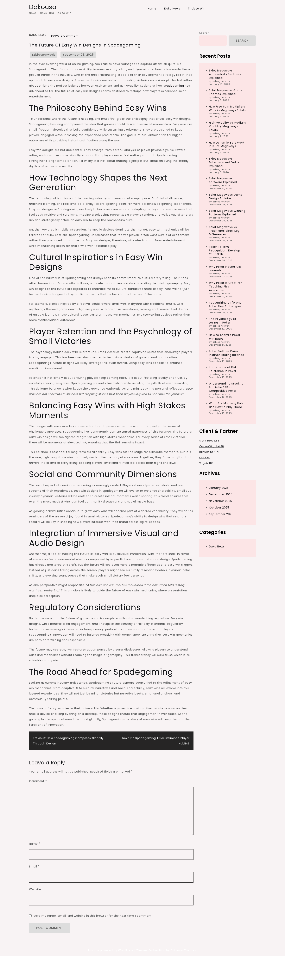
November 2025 (220, 501)
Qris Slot (204, 457)
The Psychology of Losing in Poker (222, 320)
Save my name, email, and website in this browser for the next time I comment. (93, 915)
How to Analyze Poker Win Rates (224, 337)
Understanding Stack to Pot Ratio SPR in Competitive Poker (226, 387)
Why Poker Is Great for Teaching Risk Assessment (225, 286)
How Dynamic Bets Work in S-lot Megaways (227, 144)
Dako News (172, 8)
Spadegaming (174, 86)
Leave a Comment (65, 36)
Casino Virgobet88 (211, 446)
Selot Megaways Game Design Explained (226, 196)
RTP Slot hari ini (209, 451)
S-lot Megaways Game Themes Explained (226, 92)
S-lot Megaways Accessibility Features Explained (225, 74)
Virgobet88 (206, 463)
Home (152, 8)
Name (34, 844)
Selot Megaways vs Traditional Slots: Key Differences (224, 230)
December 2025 (220, 494)
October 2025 (219, 507)
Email (34, 866)
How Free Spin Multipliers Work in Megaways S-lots (227, 108)
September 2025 (221, 514)
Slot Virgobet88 (209, 440)
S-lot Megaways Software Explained (223, 180)
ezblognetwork (43, 55)
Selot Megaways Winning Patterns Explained (227, 212)
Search (204, 33)
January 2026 (219, 488)
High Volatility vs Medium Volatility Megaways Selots (227, 126)
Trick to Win (196, 8)
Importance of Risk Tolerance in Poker (223, 369)
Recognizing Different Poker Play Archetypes (225, 304)
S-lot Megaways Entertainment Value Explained (224, 162)
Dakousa (43, 7)
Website (35, 889)
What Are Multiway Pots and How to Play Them (226, 405)
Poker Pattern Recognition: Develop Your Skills (224, 250)
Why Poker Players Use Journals (225, 268)
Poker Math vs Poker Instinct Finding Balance (226, 353)
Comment (38, 781)
